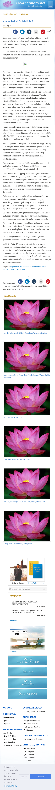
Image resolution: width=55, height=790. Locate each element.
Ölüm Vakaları (8, 717)
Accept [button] (41, 777)
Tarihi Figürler (29, 751)
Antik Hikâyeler (29, 748)
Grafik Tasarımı (29, 758)
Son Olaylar (7, 733)
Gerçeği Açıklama (10, 736)
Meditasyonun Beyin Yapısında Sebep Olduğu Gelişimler (24, 501)
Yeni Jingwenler (16, 595)
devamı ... (13, 620)
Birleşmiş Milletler (31, 724)
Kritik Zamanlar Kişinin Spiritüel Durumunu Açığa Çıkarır (28, 612)
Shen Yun (27, 761)
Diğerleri (6, 724)
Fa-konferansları (9, 739)
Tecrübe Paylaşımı (11, 14)
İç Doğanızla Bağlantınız (13, 417)
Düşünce (24, 14)
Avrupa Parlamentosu (32, 721)
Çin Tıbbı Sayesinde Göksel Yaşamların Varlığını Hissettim (25, 333)
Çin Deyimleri (29, 754)
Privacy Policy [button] (10, 786)
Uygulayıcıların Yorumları (33, 739)
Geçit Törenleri (9, 742)
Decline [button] (24, 777)
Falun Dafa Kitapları (36, 583)
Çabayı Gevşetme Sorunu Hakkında (17, 459)
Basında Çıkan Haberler (12, 745)
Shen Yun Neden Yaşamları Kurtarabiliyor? (24, 603)
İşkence (6, 721)
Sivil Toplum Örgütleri (32, 727)
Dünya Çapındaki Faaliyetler (34, 711)
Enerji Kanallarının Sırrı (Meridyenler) (18, 543)
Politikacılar (28, 730)
